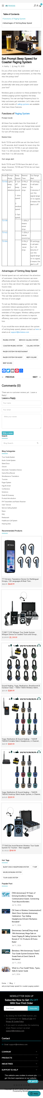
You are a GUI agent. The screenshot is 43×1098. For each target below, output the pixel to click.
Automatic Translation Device (12, 470)
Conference (6, 489)
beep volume (32, 357)
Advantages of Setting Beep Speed (17, 23)
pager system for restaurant (15, 351)
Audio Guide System (9, 460)
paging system (9, 340)
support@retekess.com (20, 332)
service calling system (28, 340)
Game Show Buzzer (8, 473)
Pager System (6, 482)
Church (4, 467)
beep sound (7, 363)
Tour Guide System (8, 457)
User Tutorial (6, 505)
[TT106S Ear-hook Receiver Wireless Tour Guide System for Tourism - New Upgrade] (21, 823)
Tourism (5, 479)
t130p (34, 867)
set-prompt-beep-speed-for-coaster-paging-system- (21, 986)
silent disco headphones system (16, 867)
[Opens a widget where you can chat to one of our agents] (34, 1094)
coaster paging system (12, 346)
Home (4, 983)
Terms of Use (27, 1019)
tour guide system (10, 878)
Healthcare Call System (9, 521)
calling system (33, 346)
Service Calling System (9, 508)
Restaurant (5, 517)
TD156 (4, 182)
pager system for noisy (12, 357)
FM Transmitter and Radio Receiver (14, 502)
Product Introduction (9, 498)
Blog (11, 983)
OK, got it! (33, 1081)
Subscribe (33, 1008)
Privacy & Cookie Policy (15, 1021)
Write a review (8, 433)
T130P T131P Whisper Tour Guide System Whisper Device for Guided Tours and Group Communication (19, 633)
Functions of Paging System (14, 19)
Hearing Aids (6, 524)
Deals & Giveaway (8, 495)
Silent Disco (6, 463)
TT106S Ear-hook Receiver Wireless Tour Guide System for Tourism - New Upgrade (20, 847)
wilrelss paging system (12, 872)
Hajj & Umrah (6, 486)
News (3, 511)
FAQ (3, 514)
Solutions (5, 492)
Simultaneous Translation (10, 476)
